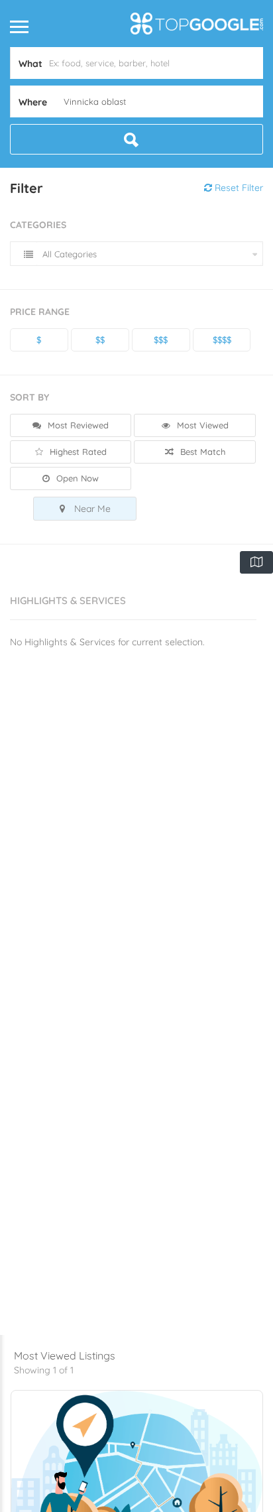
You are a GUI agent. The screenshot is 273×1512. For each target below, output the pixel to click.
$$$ (161, 339)
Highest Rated (77, 451)
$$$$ (222, 339)
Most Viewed (201, 425)
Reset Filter (237, 188)
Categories (38, 225)
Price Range (40, 312)
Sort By (29, 397)
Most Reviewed (77, 425)
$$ (100, 339)
